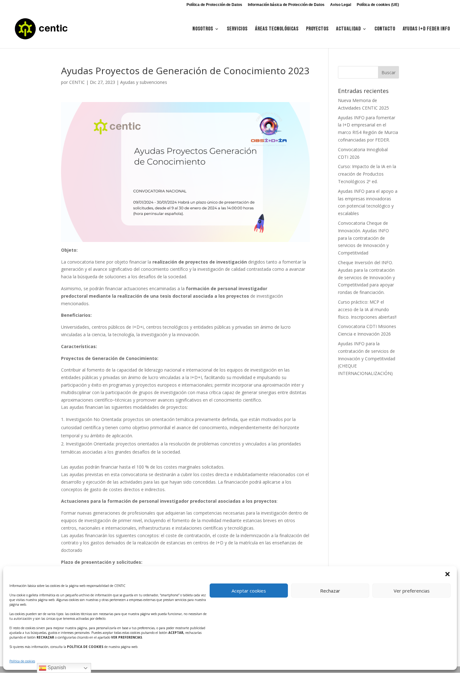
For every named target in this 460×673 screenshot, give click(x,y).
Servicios (237, 29)
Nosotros (202, 29)
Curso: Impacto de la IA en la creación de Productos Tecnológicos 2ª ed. (367, 173)
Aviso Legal (340, 5)
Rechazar (330, 591)
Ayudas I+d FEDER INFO (426, 29)
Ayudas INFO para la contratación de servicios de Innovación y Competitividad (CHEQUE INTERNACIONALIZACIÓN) (366, 358)
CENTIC (77, 82)
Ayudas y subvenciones (143, 82)
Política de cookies (22, 661)
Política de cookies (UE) (378, 5)
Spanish (56, 667)
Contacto (385, 29)
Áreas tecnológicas (277, 29)
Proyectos (317, 29)
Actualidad (348, 29)
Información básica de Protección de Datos (286, 5)
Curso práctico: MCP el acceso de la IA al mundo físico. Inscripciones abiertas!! (367, 309)
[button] (447, 574)
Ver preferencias (412, 591)
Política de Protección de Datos (214, 5)
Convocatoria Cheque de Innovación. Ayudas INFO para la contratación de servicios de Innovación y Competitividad (363, 238)
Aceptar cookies (249, 591)
